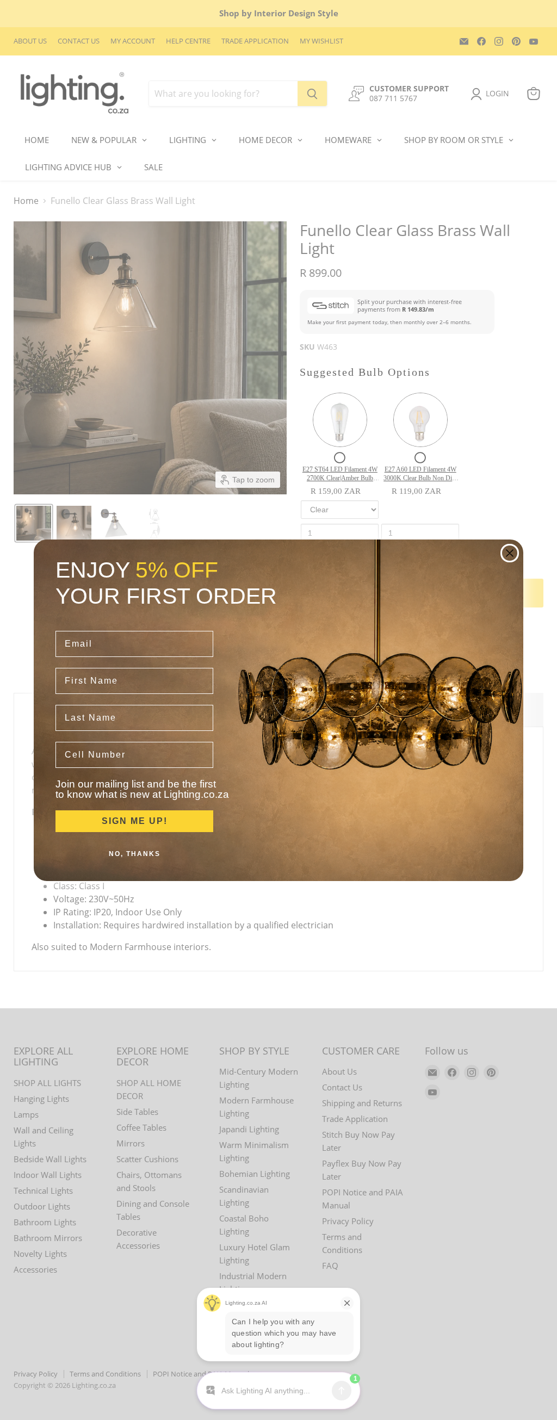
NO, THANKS (134, 854)
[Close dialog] (510, 553)
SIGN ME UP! (135, 821)
